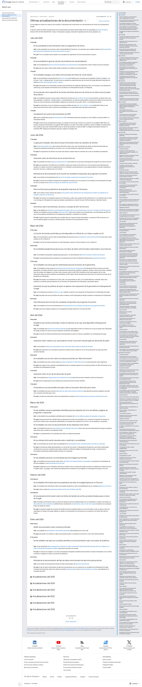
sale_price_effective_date (84, 105)
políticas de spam (58, 292)
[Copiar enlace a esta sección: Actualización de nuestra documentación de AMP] (72, 114)
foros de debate (79, 416)
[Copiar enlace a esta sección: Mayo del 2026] (45, 226)
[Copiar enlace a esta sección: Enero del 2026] (45, 520)
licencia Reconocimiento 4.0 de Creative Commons (77, 628)
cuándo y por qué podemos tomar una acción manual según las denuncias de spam (69, 346)
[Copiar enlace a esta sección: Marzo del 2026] (45, 403)
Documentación (33, 2)
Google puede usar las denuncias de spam (60, 377)
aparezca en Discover (105, 486)
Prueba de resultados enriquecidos (112, 662)
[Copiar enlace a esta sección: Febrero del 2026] (47, 475)
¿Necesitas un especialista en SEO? (72, 659)
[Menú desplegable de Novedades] (66, 2)
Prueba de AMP (107, 667)
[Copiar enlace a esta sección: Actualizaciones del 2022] (56, 597)
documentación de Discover (56, 463)
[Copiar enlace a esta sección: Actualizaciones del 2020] (56, 610)
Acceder (137, 2)
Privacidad (34, 683)
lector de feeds (102, 30)
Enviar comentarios (104, 21)
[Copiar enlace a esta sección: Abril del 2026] (44, 315)
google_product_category (55, 82)
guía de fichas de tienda (82, 98)
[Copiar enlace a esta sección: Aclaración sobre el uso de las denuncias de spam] (72, 374)
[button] (71, 577)
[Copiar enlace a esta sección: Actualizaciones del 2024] (56, 583)
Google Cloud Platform (71, 676)
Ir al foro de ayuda (28, 659)
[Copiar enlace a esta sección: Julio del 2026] (44, 38)
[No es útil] (110, 16)
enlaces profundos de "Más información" (73, 362)
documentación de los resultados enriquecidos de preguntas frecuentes (84, 305)
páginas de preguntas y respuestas (95, 416)
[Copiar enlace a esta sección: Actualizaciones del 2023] (56, 590)
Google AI (82, 676)
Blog (53, 2)
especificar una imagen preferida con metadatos (77, 461)
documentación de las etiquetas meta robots (65, 428)
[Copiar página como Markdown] (85, 20)
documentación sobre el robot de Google (83, 504)
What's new (6, 7)
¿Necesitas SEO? (63, 212)
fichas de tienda (63, 78)
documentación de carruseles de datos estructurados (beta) (66, 546)
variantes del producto (98, 255)
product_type (43, 82)
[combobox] (112, 1)
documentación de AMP (60, 117)
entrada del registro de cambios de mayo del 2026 (62, 182)
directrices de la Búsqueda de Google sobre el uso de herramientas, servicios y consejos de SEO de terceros (79, 210)
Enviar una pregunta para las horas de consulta (36, 662)
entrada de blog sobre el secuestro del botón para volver (91, 396)
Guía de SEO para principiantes (71, 662)
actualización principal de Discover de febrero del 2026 (65, 489)
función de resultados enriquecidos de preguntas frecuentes (75, 177)
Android (45, 676)
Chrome (52, 676)
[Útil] (108, 16)
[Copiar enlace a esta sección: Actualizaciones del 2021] (56, 603)
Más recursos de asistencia (31, 667)
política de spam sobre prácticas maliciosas (71, 391)
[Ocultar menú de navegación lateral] (19, 684)
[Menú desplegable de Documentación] (40, 2)
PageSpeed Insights (108, 664)
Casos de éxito (81, 2)
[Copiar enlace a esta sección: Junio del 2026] (45, 135)
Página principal (34, 16)
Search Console (107, 659)
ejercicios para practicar (82, 564)
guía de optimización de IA (60, 162)
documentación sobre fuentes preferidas (89, 237)
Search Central (18, 2)
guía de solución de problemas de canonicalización (63, 65)
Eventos (72, 2)
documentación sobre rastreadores (44, 504)
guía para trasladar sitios (45, 146)
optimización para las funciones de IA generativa (69, 268)
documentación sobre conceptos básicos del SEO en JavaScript (86, 444)
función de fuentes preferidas (57, 328)
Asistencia (46, 2)
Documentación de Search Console (72, 667)
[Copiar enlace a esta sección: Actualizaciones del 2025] (56, 577)
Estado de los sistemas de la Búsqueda (73, 664)
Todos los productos (93, 676)
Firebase (59, 676)
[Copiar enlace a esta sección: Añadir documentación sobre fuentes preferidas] (72, 527)
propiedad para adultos (99, 258)
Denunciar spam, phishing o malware (33, 664)
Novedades (61, 2)
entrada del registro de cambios (89, 569)
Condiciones (27, 683)
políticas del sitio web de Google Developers (64, 630)
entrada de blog (70, 569)
